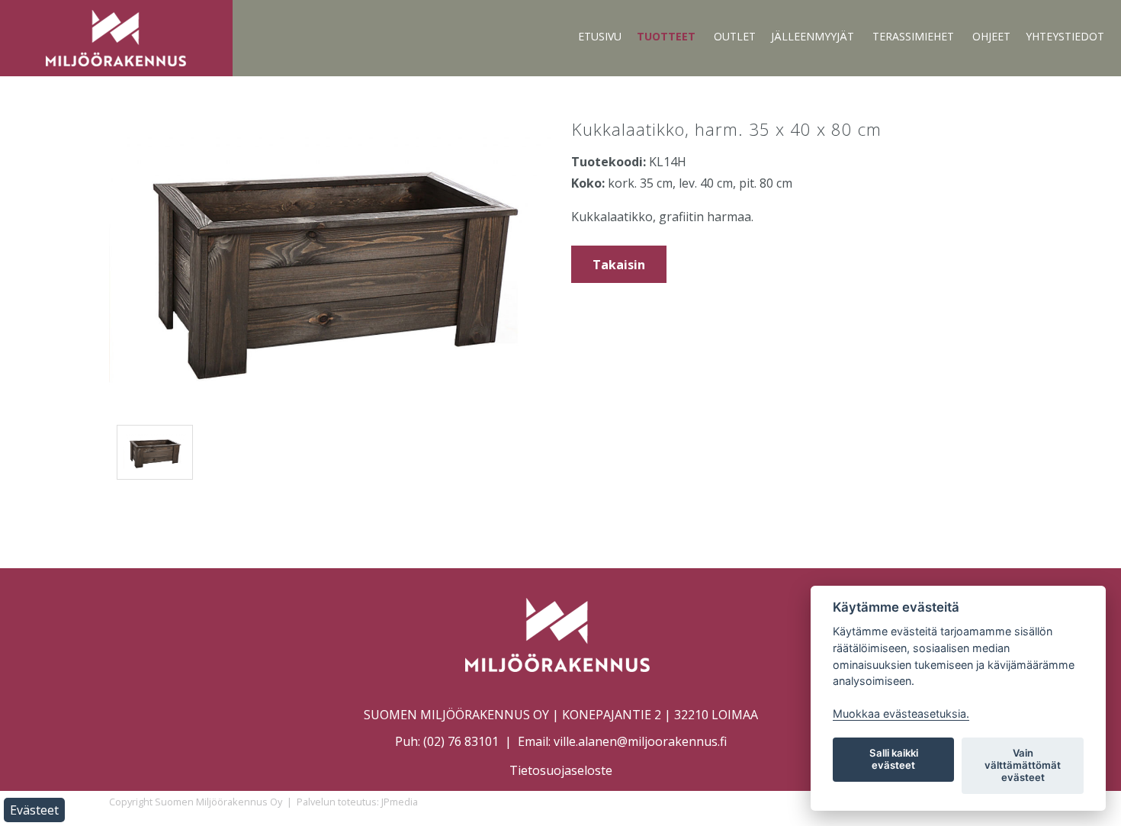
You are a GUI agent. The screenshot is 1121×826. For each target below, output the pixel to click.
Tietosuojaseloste (560, 770)
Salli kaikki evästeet (893, 759)
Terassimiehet (913, 36)
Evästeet (34, 810)
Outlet (735, 36)
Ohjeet (991, 36)
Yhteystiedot (1065, 36)
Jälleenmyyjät (812, 36)
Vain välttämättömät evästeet (1022, 765)
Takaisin (619, 264)
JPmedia (399, 801)
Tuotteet (666, 36)
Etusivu (600, 36)
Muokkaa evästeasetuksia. (901, 713)
